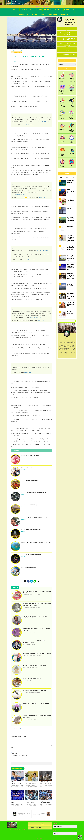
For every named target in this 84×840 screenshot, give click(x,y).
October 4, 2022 (27, 372)
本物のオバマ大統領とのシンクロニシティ (70, 304)
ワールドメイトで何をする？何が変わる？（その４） (67, 44)
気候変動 (27, 12)
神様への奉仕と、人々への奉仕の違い (30, 455)
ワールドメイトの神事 (37, 9)
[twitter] (25, 581)
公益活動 (42, 14)
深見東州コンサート (48, 12)
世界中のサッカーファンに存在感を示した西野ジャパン (45, 802)
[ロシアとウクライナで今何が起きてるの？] (31, 581)
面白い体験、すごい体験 (69, 9)
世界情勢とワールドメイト (15, 12)
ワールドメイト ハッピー (15, 2)
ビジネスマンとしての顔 (31, 14)
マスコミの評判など (20, 14)
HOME (14, 9)
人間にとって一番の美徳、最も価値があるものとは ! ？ (36, 616)
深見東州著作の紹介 (53, 14)
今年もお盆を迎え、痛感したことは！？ (30, 480)
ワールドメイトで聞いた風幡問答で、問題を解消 (34, 690)
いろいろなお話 (58, 9)
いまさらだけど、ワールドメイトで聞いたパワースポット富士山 (70, 277)
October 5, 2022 (30, 125)
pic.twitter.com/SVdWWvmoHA (42, 122)
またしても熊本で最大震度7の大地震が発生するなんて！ (34, 492)
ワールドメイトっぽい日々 (25, 9)
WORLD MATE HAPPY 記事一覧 (42, 6)
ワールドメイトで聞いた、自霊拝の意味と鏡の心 (34, 666)
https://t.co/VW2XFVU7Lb (43, 250)
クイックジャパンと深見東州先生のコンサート (32, 554)
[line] (34, 581)
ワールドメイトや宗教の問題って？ (70, 313)
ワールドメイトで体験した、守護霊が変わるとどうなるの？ (37, 653)
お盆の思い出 (29, 801)
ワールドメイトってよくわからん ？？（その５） (67, 49)
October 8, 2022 (42, 197)
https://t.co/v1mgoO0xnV (35, 317)
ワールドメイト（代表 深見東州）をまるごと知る (16, 829)
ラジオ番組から (69, 12)
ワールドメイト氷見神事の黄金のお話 (32, 678)
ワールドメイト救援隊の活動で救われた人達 (70, 247)
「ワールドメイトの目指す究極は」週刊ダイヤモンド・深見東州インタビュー (70, 239)
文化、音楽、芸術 (47, 9)
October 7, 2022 (40, 320)
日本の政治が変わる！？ (31, 782)
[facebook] (28, 581)
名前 (12, 747)
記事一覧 (69, 208)
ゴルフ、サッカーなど (58, 12)
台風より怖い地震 (44, 782)
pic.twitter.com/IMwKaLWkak (18, 194)
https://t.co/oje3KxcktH (23, 369)
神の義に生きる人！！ (26, 467)
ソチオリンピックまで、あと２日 (70, 191)
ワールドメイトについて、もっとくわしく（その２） (67, 33)
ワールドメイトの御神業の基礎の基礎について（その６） (67, 55)
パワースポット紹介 (38, 12)
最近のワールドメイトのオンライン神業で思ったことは (36, 703)
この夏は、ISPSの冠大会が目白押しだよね (31, 505)
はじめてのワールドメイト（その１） (67, 28)
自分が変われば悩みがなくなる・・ (29, 567)
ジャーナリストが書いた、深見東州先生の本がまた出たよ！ (35, 517)
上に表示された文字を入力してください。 (20, 755)
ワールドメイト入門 (63, 14)
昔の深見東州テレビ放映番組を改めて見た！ (31, 530)
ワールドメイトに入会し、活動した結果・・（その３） (67, 38)
